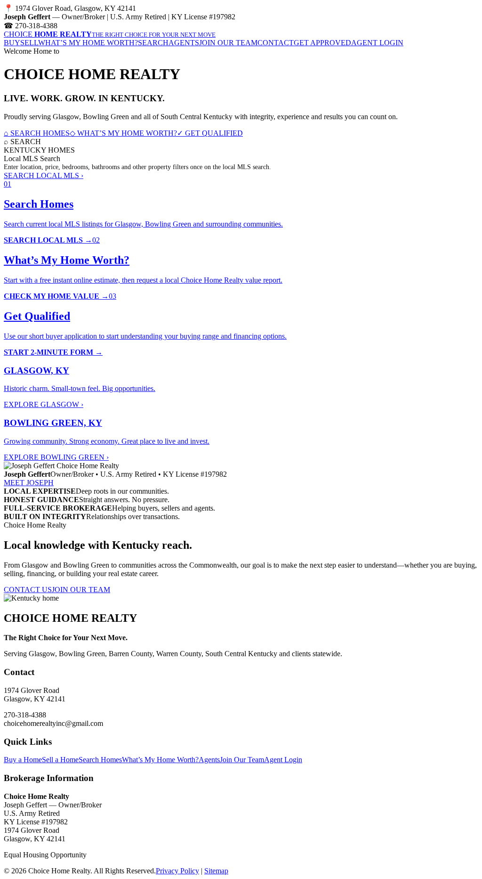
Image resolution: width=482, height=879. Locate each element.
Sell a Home (60, 760)
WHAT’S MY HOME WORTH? (88, 43)
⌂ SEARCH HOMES (37, 133)
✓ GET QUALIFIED (210, 133)
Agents (209, 760)
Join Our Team (242, 760)
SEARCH (153, 43)
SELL (29, 43)
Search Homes (100, 760)
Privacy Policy (177, 871)
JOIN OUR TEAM (228, 43)
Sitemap (216, 871)
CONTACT (275, 43)
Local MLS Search (32, 159)
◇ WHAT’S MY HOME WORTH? (123, 133)
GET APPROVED (322, 43)
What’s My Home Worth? (160, 760)
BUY (12, 43)
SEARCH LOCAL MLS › (43, 175)
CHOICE (110, 34)
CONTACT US (28, 590)
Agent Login (283, 760)
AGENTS (184, 43)
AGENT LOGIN (377, 43)
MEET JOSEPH (29, 483)
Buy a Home (23, 760)
